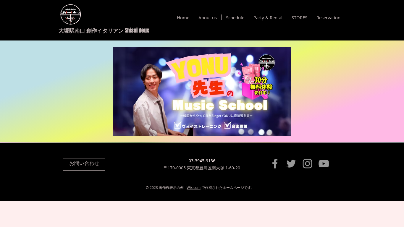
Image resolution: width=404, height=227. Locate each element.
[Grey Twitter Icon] (291, 163)
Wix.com (194, 187)
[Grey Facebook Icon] (275, 163)
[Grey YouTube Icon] (323, 163)
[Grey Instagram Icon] (307, 163)
